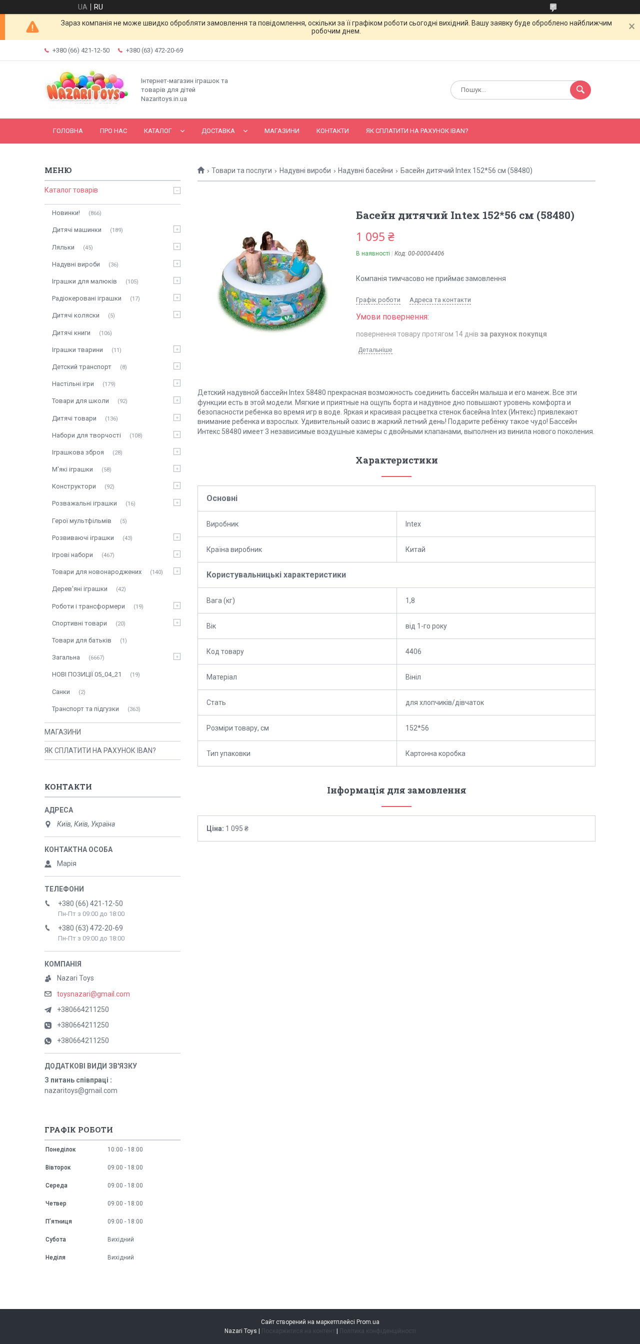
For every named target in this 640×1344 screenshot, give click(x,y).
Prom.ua (368, 1322)
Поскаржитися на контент (298, 1331)
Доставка (218, 130)
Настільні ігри (73, 384)
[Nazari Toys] (87, 106)
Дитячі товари (74, 418)
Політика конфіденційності (378, 1331)
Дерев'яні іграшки (80, 588)
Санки (61, 692)
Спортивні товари (79, 623)
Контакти (332, 130)
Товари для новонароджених (97, 572)
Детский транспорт (82, 366)
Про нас (113, 130)
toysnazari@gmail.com (93, 994)
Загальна (66, 657)
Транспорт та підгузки (85, 708)
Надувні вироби (305, 170)
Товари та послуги (242, 170)
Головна (68, 130)
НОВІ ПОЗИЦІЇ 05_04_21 (87, 674)
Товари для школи (80, 400)
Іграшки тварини (77, 350)
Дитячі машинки (77, 230)
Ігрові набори (72, 554)
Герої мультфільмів (82, 520)
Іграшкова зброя (78, 452)
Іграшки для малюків (84, 281)
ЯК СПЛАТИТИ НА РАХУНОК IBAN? (417, 130)
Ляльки (63, 247)
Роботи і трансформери (88, 606)
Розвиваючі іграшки (83, 538)
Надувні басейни (365, 170)
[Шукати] (580, 90)
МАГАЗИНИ (282, 130)
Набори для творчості (86, 435)
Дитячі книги (71, 332)
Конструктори (74, 486)
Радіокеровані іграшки (87, 298)
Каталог (158, 130)
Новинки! (66, 212)
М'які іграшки (72, 469)
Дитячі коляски (76, 315)
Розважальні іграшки (84, 503)
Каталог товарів (71, 190)
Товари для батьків (82, 640)
